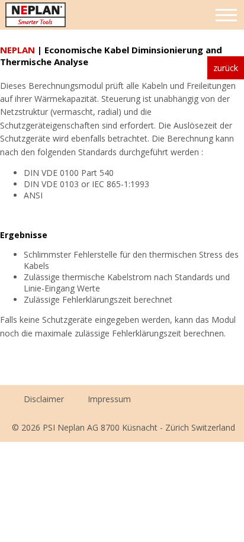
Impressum (109, 399)
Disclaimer (44, 399)
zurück (225, 67)
